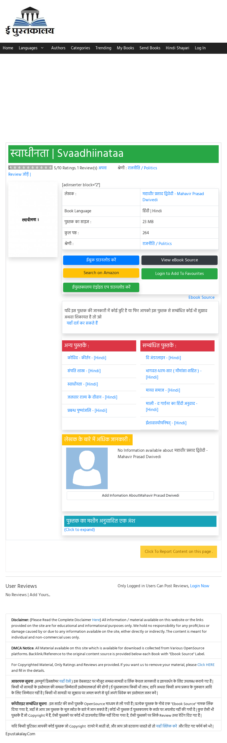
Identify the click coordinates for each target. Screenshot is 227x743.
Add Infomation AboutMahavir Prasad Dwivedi (140, 495)
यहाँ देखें (65, 681)
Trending (103, 48)
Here (96, 620)
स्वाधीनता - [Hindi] (83, 384)
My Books (125, 48)
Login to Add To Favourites (179, 273)
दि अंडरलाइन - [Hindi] (163, 358)
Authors (58, 48)
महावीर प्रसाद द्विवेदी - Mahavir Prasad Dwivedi (173, 197)
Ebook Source (202, 297)
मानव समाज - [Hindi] (163, 390)
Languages (28, 48)
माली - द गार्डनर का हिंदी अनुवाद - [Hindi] (171, 406)
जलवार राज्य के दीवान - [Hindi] (92, 397)
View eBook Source (179, 260)
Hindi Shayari (177, 48)
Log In (200, 48)
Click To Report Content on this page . (179, 551)
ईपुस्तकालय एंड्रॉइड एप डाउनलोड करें (101, 287)
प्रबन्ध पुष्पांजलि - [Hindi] (87, 410)
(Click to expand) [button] (79, 530)
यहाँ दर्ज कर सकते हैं (82, 323)
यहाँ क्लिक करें (166, 726)
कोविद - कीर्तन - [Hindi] (87, 358)
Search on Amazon (101, 273)
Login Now (199, 586)
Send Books (150, 48)
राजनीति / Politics (142, 168)
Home (8, 48)
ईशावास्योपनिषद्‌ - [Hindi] (166, 423)
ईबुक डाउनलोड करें (101, 260)
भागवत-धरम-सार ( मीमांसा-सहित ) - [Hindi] (174, 374)
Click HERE (206, 665)
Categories (80, 48)
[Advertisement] (113, 95)
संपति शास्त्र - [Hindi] (84, 371)
